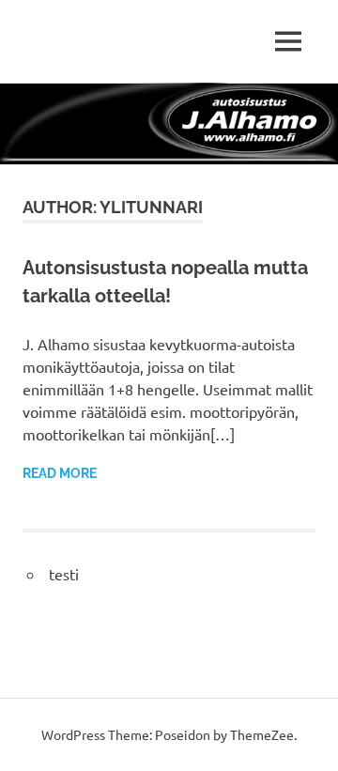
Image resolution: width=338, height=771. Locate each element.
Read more (60, 473)
